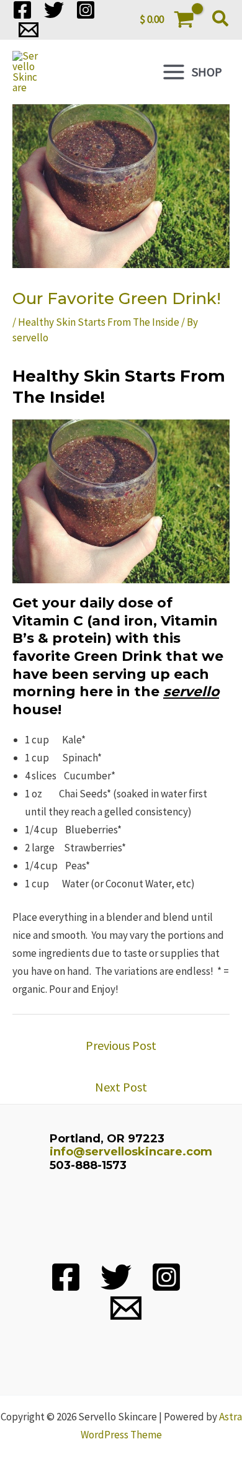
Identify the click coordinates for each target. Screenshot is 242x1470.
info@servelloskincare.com (131, 1152)
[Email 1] (28, 30)
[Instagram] (86, 10)
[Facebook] (22, 10)
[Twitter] (54, 10)
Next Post (121, 1087)
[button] (221, 19)
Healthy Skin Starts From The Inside (98, 322)
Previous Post (121, 1045)
